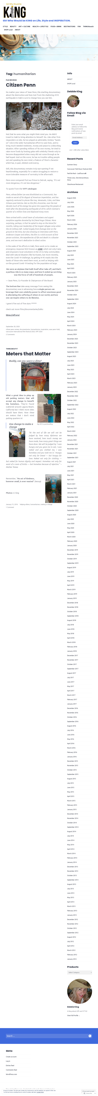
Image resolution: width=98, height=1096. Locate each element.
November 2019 (72, 554)
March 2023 (71, 378)
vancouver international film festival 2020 (20, 331)
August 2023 (71, 356)
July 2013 (70, 889)
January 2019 (72, 598)
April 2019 (70, 585)
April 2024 (70, 321)
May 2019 (70, 581)
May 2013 (70, 897)
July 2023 (70, 361)
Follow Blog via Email (76, 114)
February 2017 (72, 699)
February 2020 (72, 541)
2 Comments (10, 334)
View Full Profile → (73, 1015)
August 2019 (71, 567)
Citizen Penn (21, 85)
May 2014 (70, 845)
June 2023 (70, 365)
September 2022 (72, 405)
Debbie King (73, 1007)
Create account (11, 1057)
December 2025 (72, 233)
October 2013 (72, 875)
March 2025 (71, 273)
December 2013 (72, 867)
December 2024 (72, 286)
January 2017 (72, 704)
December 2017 (72, 655)
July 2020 (70, 519)
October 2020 (72, 506)
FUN (79, 26)
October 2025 (72, 242)
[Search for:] (49, 1036)
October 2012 (72, 928)
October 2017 (72, 664)
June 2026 (70, 207)
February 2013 (72, 911)
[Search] (90, 1036)
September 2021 (72, 457)
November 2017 (72, 660)
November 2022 (72, 396)
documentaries (25, 329)
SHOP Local (8, 30)
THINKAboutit (88, 26)
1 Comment (10, 507)
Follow (75, 142)
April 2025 (70, 268)
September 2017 (72, 669)
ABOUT (17, 30)
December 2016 (72, 708)
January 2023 (72, 387)
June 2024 (70, 312)
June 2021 (70, 471)
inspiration (44, 329)
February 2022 (72, 435)
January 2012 (72, 959)
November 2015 (72, 765)
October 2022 (72, 400)
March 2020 (71, 537)
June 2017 (70, 682)
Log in (8, 1061)
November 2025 (72, 237)
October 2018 (72, 611)
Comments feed (11, 1070)
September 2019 (72, 563)
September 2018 (72, 616)
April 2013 (70, 902)
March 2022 (71, 431)
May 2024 (70, 317)
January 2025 (72, 281)
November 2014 (72, 818)
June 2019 (70, 576)
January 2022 (72, 440)
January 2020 (72, 545)
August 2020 (71, 515)
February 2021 (72, 488)
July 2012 (70, 941)
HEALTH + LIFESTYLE (40, 26)
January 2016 (72, 757)
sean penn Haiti (54, 329)
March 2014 (71, 853)
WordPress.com (11, 1074)
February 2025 (72, 277)
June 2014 (70, 840)
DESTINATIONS (69, 26)
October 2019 (72, 559)
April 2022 (70, 427)
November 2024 (72, 290)
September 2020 (72, 510)
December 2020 (72, 497)
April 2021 (70, 479)
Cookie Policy (40, 1092)
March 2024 (71, 325)
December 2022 (72, 391)
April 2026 (70, 215)
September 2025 (72, 246)
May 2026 (70, 211)
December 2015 (72, 761)
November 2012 (72, 924)
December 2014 (72, 814)
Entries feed (10, 1065)
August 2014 (71, 831)
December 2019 (72, 550)
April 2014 (70, 849)
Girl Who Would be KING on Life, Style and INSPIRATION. (37, 20)
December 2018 (72, 603)
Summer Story (72, 164)
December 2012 (72, 919)
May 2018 (70, 633)
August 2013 (71, 884)
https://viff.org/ (13, 315)
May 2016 (70, 739)
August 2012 (71, 937)
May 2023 (70, 369)
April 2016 (70, 743)
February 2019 (72, 594)
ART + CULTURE (24, 26)
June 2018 (70, 629)
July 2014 (70, 836)
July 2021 (70, 466)
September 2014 (72, 827)
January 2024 (72, 334)
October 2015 (72, 770)
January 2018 (72, 651)
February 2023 (72, 383)
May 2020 (70, 528)
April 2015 (70, 796)
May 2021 (70, 475)
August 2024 (71, 303)
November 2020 (72, 501)
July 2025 (70, 255)
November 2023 (72, 343)
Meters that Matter (28, 354)
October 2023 (72, 347)
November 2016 (72, 713)
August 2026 (71, 198)
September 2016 (72, 721)
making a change (46, 504)
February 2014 (72, 858)
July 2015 (70, 783)
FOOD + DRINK (56, 26)
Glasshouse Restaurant (75, 184)
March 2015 (71, 801)
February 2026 (72, 224)
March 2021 (71, 484)
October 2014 (72, 823)
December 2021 (72, 444)
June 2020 (70, 523)
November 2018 (72, 607)
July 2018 (70, 625)
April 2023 (70, 374)
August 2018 (71, 620)
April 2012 (70, 946)
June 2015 (70, 787)
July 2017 (70, 677)
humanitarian (35, 329)
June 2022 (70, 418)
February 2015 (72, 805)
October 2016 (72, 717)
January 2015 (72, 809)
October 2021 (72, 453)
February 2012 (72, 955)
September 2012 (72, 933)
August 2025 (71, 251)
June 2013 (70, 893)
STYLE (5, 26)
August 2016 (71, 726)
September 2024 (72, 299)
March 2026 (71, 220)
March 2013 (71, 906)
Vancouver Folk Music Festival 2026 (79, 169)
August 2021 (71, 462)
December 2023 (72, 339)
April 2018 (70, 638)
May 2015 (70, 792)
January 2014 (72, 862)
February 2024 (72, 330)
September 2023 (72, 352)
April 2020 (70, 532)
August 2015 (71, 779)
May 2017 (70, 686)
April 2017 (70, 691)
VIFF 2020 (39, 331)
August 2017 (71, 673)
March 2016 (71, 748)
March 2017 (71, 695)
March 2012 (71, 950)
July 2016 (70, 730)
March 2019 (71, 589)
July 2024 (70, 308)
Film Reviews (11, 80)
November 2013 (72, 871)
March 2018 (71, 642)
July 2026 (70, 202)
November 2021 (72, 449)
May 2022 (70, 422)
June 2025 (70, 259)
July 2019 (70, 572)
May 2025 (70, 264)
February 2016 (72, 752)
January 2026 (72, 229)
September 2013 (72, 880)
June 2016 (70, 735)
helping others (25, 504)
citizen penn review (12, 329)
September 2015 (72, 774)
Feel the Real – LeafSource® (76, 173)
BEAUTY (13, 26)
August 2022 (71, 409)
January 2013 (72, 915)
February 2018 (72, 647)
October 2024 (72, 295)
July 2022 (70, 413)
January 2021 (72, 493)
